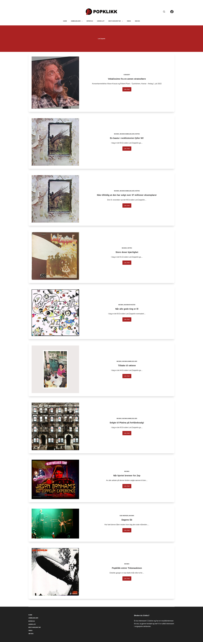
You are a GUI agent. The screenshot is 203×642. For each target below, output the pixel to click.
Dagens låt (126, 520)
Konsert (127, 74)
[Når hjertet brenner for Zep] (55, 479)
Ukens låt (100, 21)
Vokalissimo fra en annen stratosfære (127, 79)
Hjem (65, 21)
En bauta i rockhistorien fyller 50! (127, 138)
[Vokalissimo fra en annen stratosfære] (55, 83)
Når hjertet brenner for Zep (126, 475)
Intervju (90, 21)
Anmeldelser (76, 21)
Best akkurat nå (114, 21)
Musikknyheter (129, 304)
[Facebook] (172, 11)
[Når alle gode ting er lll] (55, 312)
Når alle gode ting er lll (126, 309)
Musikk (116, 134)
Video (129, 21)
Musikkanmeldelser (127, 134)
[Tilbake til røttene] (55, 369)
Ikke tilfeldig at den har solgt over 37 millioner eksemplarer (127, 195)
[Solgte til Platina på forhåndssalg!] (55, 426)
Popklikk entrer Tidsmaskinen (127, 568)
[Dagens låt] (55, 524)
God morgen (124, 515)
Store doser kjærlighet (127, 252)
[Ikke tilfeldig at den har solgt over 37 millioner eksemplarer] (55, 199)
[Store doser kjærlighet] (55, 256)
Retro (137, 134)
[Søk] (164, 12)
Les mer (127, 89)
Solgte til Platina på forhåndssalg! (127, 422)
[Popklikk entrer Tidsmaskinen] (55, 572)
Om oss (137, 21)
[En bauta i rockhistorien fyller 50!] (55, 142)
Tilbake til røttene (127, 365)
